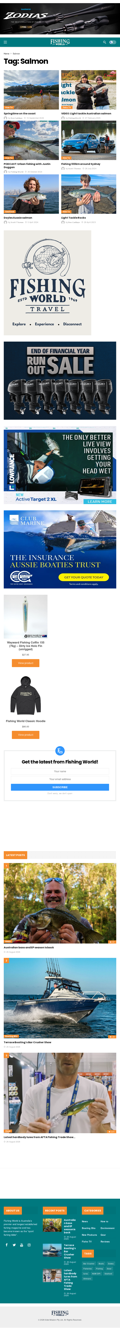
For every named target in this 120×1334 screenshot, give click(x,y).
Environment (108, 1196)
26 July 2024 (90, 137)
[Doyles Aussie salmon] (31, 163)
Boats (101, 1232)
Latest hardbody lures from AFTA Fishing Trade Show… (39, 1106)
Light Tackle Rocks (73, 186)
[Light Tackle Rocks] (88, 163)
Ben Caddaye (16, 87)
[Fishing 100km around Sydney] (88, 109)
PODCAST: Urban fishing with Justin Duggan (27, 134)
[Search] (104, 11)
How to (8, 76)
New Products (89, 1203)
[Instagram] (29, 1214)
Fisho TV (67, 76)
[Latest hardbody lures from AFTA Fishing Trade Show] (60, 1061)
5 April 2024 (33, 191)
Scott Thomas (74, 137)
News (8, 910)
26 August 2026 (13, 920)
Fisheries (87, 1237)
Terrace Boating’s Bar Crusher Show (27, 1011)
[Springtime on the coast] (31, 58)
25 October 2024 (35, 140)
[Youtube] (22, 1214)
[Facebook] (7, 1214)
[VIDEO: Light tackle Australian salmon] (88, 58)
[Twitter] (14, 1214)
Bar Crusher (89, 1232)
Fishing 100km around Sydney (80, 133)
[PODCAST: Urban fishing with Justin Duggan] (31, 109)
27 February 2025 (92, 86)
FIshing (99, 1237)
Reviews (105, 1210)
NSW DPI (96, 1242)
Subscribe (60, 756)
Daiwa (111, 1232)
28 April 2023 (90, 191)
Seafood (9, 180)
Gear (7, 1100)
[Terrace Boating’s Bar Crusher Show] (60, 967)
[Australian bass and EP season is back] (60, 872)
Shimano (87, 1247)
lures (85, 1242)
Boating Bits (11, 1005)
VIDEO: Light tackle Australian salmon (86, 82)
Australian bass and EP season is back (29, 916)
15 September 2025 (35, 86)
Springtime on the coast (20, 82)
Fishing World (74, 87)
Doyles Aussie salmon (18, 186)
